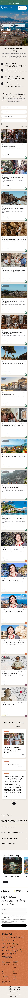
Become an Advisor (6, 978)
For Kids (4, 124)
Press (14, 969)
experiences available (20, 25)
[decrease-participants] (22, 126)
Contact (4, 979)
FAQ (3, 975)
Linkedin (15, 978)
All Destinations (4, 25)
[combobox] (14, 107)
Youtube (15, 979)
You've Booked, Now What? (6, 982)
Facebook (15, 973)
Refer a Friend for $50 (6, 962)
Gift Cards (4, 966)
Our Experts (15, 964)
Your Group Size (4, 126)
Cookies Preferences (14, 996)
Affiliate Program (5, 964)
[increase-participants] (26, 126)
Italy (9, 25)
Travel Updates (5, 976)
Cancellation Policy (14, 991)
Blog (3, 973)
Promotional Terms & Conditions (14, 994)
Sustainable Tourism (17, 966)
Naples (12, 25)
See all (5, 882)
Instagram (15, 976)
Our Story (15, 962)
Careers (14, 967)
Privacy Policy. (23, 919)
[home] (7, 9)
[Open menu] (24, 8)
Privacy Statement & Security (14, 989)
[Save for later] (25, 131)
